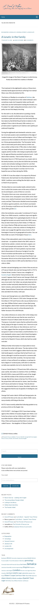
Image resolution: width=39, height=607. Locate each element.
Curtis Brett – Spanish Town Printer (26, 517)
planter (31, 573)
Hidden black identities (11, 505)
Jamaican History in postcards (23, 527)
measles (3, 573)
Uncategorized (8, 548)
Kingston (26, 567)
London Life (30, 32)
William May (11, 580)
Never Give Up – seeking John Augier (15, 497)
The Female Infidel (9, 507)
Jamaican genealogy (17, 567)
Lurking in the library (10, 502)
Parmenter (15, 438)
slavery (9, 578)
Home (3, 17)
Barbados (3, 558)
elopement (20, 558)
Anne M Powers (18, 40)
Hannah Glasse (16, 564)
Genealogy (12, 32)
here (29, 235)
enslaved (25, 558)
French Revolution (14, 560)
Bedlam (14, 437)
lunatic (10, 438)
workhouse (25, 580)
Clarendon (14, 558)
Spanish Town (28, 578)
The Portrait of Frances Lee (24, 522)
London (16, 570)
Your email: (4, 475)
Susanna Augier (6, 275)
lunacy (7, 438)
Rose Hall (28, 575)
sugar (3, 581)
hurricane (23, 564)
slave (3, 578)
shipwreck (34, 575)
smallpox (20, 578)
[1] (15, 209)
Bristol (9, 558)
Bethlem (29, 97)
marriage (27, 570)
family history (32, 558)
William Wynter (18, 580)
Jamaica (31, 563)
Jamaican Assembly (6, 567)
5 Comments (29, 40)
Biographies (5, 32)
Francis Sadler (5, 560)
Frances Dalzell (20, 437)
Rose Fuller (21, 575)
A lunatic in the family (13, 36)
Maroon (22, 570)
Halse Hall (9, 564)
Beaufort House (7, 437)
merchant (9, 573)
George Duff (27, 437)
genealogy (29, 560)
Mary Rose (33, 570)
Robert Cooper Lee (11, 575)
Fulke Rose (22, 560)
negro (20, 573)
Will (7, 580)
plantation (26, 573)
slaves (14, 578)
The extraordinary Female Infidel (14, 500)
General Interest (21, 32)
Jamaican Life (8, 543)
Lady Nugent (9, 570)
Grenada (3, 564)
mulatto (15, 573)
